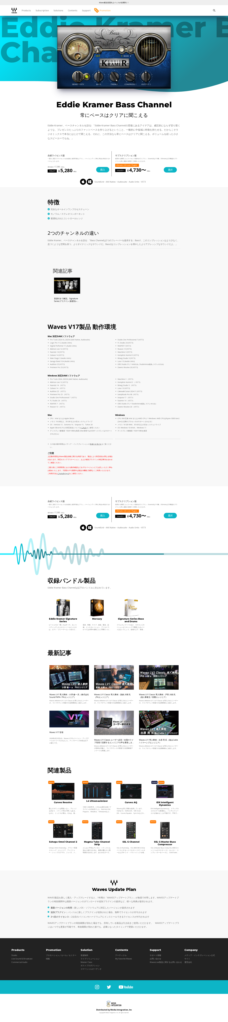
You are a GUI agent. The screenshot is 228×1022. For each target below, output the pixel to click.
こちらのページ (63, 473)
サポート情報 (155, 955)
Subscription (42, 10)
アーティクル (121, 955)
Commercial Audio (19, 962)
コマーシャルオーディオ (91, 969)
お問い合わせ (155, 958)
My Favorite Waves (123, 958)
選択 (170, 169)
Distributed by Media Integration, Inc (114, 1009)
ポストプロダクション (90, 965)
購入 (102, 169)
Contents (72, 10)
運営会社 (188, 962)
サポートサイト (96, 444)
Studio (14, 955)
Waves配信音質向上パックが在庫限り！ (114, 2)
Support (86, 10)
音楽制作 (84, 955)
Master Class (86, 962)
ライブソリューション (90, 958)
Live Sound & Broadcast (21, 958)
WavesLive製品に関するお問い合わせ (166, 962)
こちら (83, 428)
